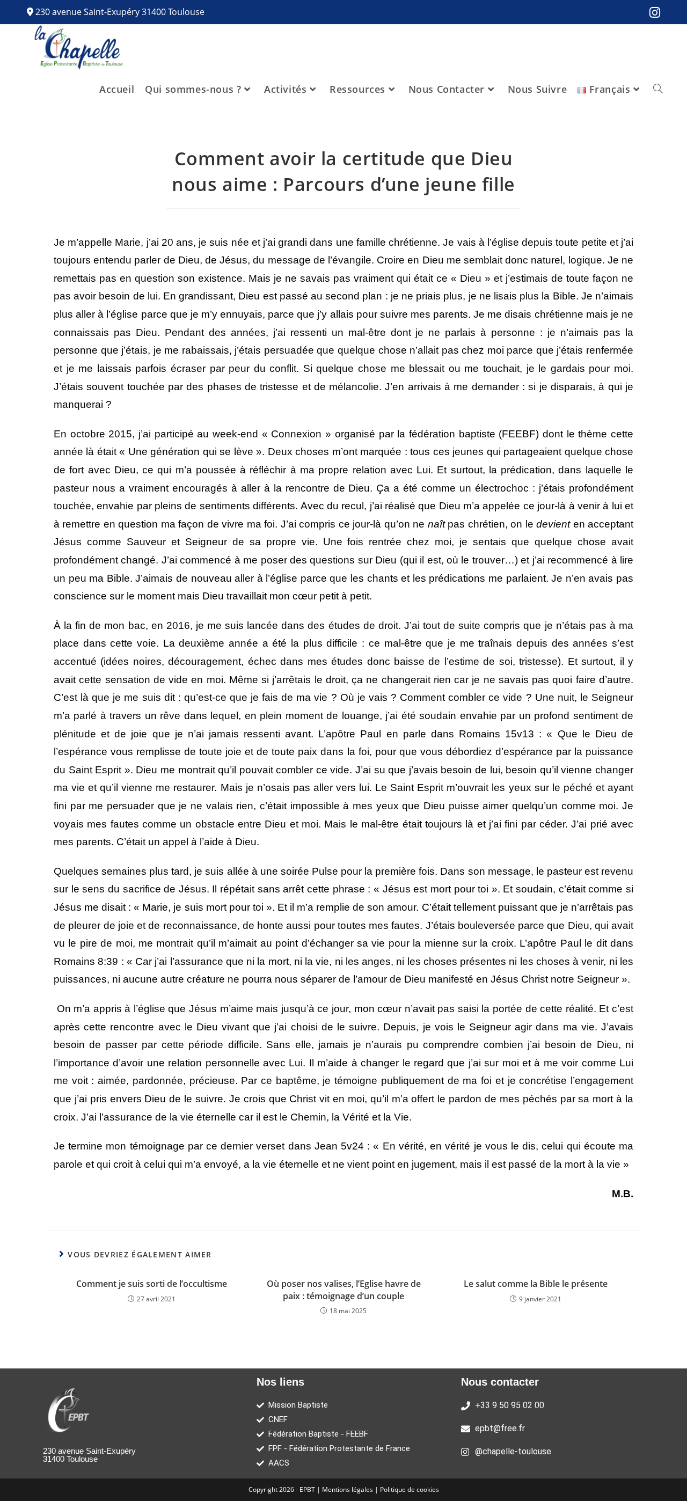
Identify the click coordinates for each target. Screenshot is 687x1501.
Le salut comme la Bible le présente (536, 1284)
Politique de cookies (409, 1489)
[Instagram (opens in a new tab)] (652, 12)
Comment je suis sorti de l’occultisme (151, 1284)
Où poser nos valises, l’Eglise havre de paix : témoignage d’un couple (344, 1289)
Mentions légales (348, 1489)
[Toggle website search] (658, 89)
